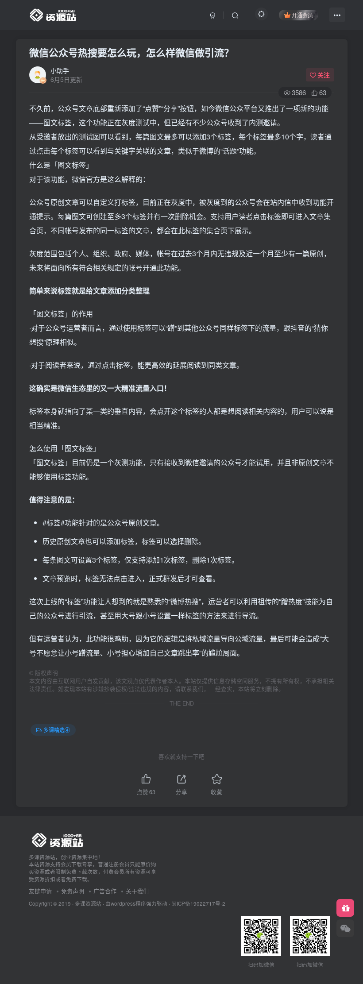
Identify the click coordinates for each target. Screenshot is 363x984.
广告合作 (104, 891)
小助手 (59, 70)
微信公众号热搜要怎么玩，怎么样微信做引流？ (131, 52)
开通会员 (302, 15)
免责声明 (72, 891)
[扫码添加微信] (345, 928)
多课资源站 (88, 903)
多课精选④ (56, 729)
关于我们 (137, 891)
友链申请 (40, 891)
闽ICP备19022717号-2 (198, 903)
